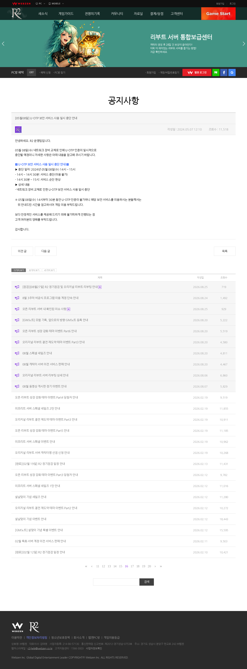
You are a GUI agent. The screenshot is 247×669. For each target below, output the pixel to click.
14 (114, 566)
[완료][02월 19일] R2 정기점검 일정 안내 (40, 463)
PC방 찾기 (60, 72)
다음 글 (45, 251)
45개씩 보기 (49, 270)
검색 (146, 581)
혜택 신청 (46, 72)
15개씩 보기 (18, 270)
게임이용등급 (112, 637)
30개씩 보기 (34, 270)
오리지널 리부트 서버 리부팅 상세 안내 (45, 375)
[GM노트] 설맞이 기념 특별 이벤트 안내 (39, 530)
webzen (21, 3)
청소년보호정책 (60, 637)
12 (103, 566)
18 (137, 566)
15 (120, 566)
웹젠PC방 (94, 637)
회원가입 (220, 3)
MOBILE (56, 3)
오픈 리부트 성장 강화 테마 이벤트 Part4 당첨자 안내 (46, 397)
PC (40, 3)
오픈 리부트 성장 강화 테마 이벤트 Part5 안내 (42, 430)
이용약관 (16, 637)
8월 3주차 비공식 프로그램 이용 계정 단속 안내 (50, 298)
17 (132, 566)
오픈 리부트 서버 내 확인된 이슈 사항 (44, 309)
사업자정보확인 (94, 648)
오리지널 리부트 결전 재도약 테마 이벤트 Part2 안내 (46, 508)
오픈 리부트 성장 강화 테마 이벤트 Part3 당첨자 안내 (46, 475)
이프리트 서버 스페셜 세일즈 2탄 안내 (37, 408)
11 (97, 566)
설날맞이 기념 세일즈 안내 (30, 497)
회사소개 (79, 637)
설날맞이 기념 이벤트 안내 (30, 519)
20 (149, 566)
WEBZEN (17, 627)
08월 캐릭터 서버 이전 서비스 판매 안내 (46, 364)
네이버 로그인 (216, 72)
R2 (17, 13)
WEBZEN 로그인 (196, 72)
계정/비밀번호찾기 (169, 72)
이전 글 (22, 251)
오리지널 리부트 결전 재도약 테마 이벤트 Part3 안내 (53, 342)
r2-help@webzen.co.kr (40, 648)
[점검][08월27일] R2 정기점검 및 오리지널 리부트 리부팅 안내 (60, 287)
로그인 (233, 3)
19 (143, 566)
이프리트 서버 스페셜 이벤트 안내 (35, 441)
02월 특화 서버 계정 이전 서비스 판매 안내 (40, 541)
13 (109, 566)
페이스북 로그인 (223, 72)
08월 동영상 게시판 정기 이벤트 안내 (44, 386)
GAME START (218, 13)
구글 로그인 (232, 72)
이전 (3, 43)
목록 (224, 251)
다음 (244, 43)
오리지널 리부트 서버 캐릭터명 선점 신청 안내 (42, 452)
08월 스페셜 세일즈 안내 (37, 353)
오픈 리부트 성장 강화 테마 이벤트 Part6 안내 (49, 331)
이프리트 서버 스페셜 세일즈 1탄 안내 (37, 486)
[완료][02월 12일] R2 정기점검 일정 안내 (40, 552)
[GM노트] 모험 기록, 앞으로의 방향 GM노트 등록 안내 (55, 320)
